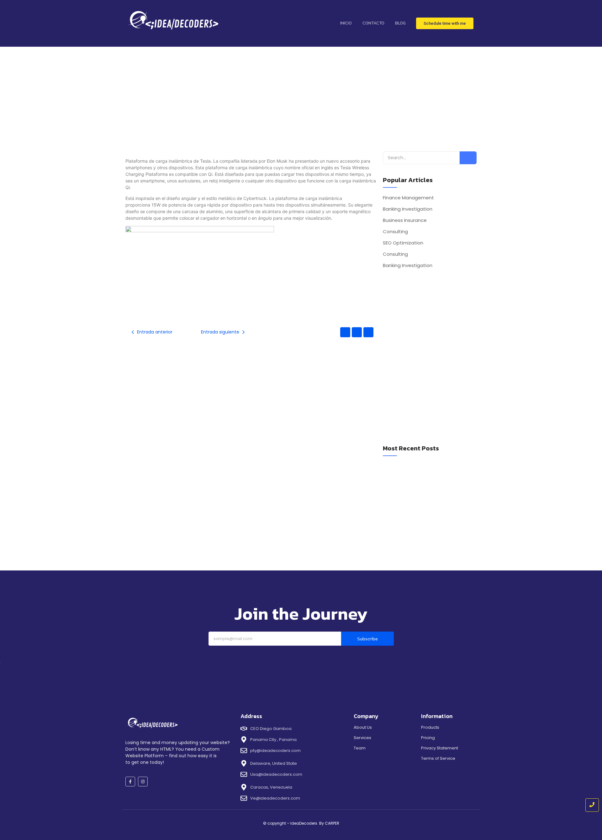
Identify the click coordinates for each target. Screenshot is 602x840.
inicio (346, 23)
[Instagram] (143, 781)
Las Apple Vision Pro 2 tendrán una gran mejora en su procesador (423, 504)
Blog (400, 23)
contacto (373, 23)
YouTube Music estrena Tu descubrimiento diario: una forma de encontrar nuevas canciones (425, 470)
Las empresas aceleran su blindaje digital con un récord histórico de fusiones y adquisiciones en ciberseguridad (428, 522)
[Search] (468, 157)
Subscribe (367, 638)
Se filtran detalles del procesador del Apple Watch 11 (426, 488)
